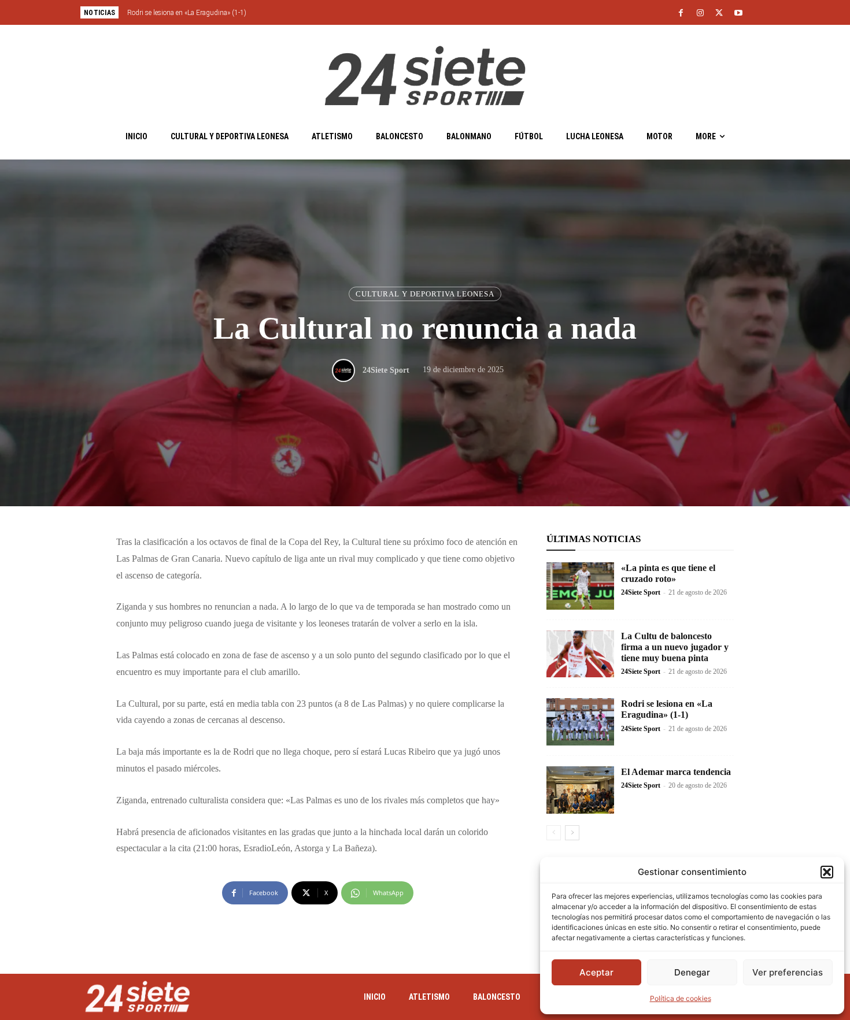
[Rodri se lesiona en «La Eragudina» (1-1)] (580, 721)
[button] (827, 872)
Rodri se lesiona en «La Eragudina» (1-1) (186, 13)
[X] (719, 13)
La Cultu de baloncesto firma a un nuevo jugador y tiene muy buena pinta (675, 647)
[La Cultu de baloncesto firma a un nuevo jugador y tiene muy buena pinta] (580, 654)
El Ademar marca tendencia (676, 772)
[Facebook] (681, 13)
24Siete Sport (386, 370)
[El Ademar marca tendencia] (580, 790)
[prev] (445, 12)
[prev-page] (553, 832)
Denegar (692, 972)
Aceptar (596, 972)
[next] (463, 12)
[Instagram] (700, 13)
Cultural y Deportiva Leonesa (425, 294)
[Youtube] (738, 13)
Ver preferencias (787, 972)
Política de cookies (680, 998)
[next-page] (572, 832)
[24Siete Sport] (346, 370)
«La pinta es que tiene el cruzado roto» (668, 573)
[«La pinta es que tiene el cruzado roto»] (580, 586)
